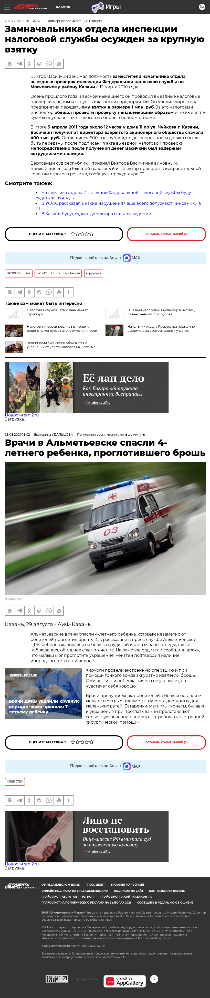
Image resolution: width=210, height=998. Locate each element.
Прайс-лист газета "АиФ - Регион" (67, 896)
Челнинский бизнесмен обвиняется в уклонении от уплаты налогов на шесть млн (62, 345)
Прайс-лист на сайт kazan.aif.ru (126, 896)
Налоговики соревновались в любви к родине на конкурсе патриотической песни (62, 328)
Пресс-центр (95, 884)
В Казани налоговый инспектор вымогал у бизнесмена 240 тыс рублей (161, 312)
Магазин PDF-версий (127, 884)
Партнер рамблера (86, 979)
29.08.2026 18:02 (17, 434)
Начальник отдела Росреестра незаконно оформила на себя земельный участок (161, 328)
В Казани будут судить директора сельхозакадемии (96, 213)
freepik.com (14, 598)
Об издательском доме (60, 884)
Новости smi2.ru (22, 415)
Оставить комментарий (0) (166, 234)
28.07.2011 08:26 (17, 21)
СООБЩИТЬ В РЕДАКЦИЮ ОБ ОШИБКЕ (165, 902)
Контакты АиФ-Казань (167, 891)
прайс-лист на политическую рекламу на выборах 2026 (86, 902)
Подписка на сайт (128, 891)
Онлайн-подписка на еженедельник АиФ (74, 891)
